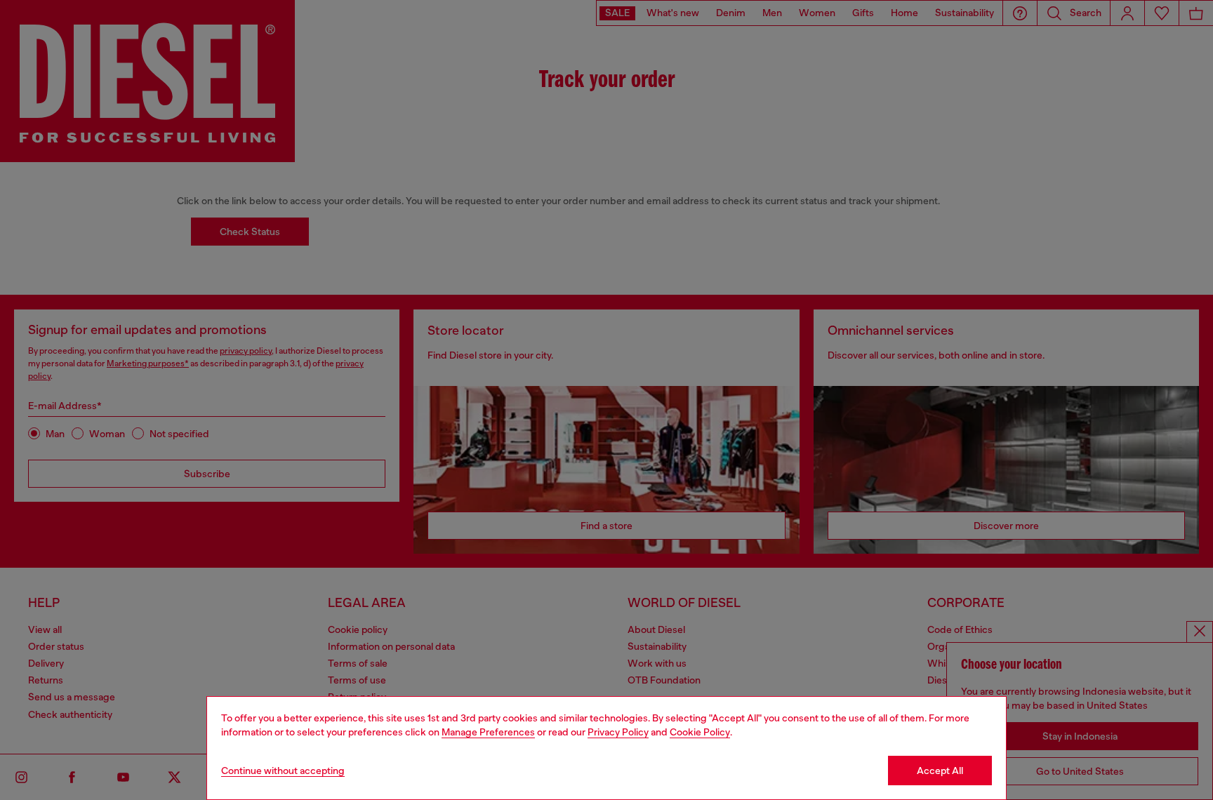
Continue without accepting (283, 770)
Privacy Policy (618, 732)
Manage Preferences (488, 732)
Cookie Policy (700, 732)
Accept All (940, 770)
